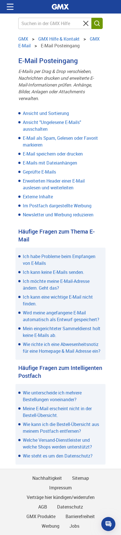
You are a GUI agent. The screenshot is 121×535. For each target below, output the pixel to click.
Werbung (50, 526)
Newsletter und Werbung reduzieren (58, 215)
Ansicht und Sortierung (46, 113)
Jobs (74, 526)
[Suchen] (97, 23)
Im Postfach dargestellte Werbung (57, 206)
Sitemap (80, 478)
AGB (42, 507)
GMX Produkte (40, 516)
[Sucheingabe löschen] (85, 23)
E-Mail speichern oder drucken (53, 154)
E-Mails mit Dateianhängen (50, 163)
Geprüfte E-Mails (39, 172)
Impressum (60, 488)
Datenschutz (70, 507)
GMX (60, 7)
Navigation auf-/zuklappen (10, 6)
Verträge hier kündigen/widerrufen (61, 497)
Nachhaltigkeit (47, 478)
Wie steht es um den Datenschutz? (58, 456)
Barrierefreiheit (80, 516)
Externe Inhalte (38, 197)
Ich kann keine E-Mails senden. (53, 272)
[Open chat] (108, 524)
